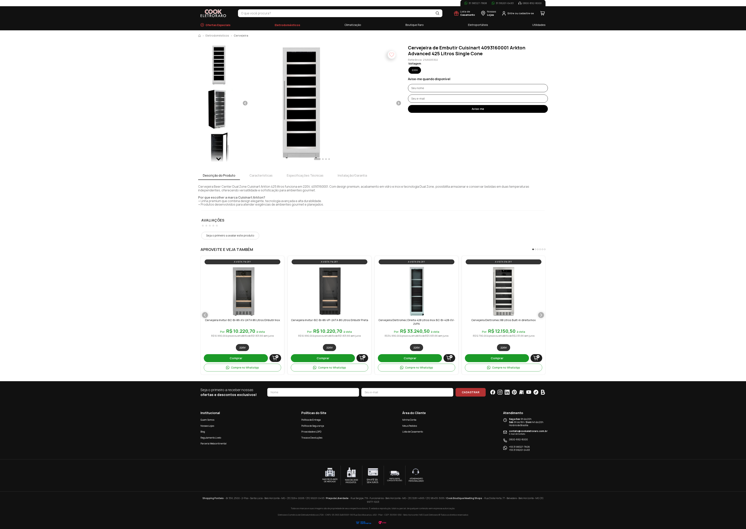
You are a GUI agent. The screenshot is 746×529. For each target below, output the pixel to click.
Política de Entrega (311, 419)
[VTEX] (382, 522)
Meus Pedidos (409, 425)
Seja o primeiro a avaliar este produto (230, 235)
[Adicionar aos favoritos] (263, 271)
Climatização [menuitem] (352, 25)
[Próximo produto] (541, 315)
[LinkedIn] (507, 392)
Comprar (236, 358)
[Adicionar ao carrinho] (275, 358)
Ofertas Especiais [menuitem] (218, 25)
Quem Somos (207, 419)
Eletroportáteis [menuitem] (478, 25)
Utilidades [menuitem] (539, 25)
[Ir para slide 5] (542, 249)
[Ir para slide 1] (533, 249)
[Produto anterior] (205, 315)
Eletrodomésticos (217, 35)
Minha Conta (409, 419)
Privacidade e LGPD (311, 431)
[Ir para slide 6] (545, 249)
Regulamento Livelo (210, 437)
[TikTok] (535, 392)
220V (242, 347)
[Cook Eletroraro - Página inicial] (213, 13)
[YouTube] (528, 392)
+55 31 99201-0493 (519, 450)
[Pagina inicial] (199, 35)
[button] (300, 103)
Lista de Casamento (412, 431)
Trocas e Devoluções (311, 437)
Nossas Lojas (207, 425)
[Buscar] (437, 13)
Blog (202, 431)
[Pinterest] (514, 392)
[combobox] (335, 13)
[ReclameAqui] (521, 392)
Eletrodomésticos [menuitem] (287, 25)
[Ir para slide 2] (535, 249)
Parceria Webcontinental (213, 443)
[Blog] (543, 392)
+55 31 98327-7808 (519, 447)
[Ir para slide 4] (540, 249)
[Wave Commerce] (363, 522)
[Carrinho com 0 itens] (543, 13)
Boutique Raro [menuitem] (414, 25)
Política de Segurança (312, 425)
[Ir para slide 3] (538, 249)
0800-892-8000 (518, 439)
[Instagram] (500, 392)
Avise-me (478, 109)
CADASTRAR (471, 392)
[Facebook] (492, 392)
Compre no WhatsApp (245, 367)
